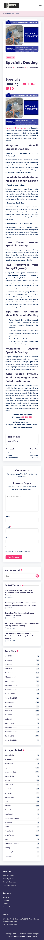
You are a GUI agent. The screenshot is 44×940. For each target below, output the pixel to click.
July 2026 (8, 656)
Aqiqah (7, 768)
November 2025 (11, 690)
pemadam (8, 822)
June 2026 (8, 660)
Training (6, 900)
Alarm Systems (8, 879)
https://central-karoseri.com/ (16, 128)
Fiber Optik (9, 785)
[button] (13, 441)
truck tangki (9, 852)
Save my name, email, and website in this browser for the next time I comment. (20, 550)
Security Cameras (9, 882)
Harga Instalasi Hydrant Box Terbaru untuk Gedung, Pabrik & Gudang (22, 624)
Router (7, 827)
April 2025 (8, 719)
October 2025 (10, 694)
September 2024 (11, 740)
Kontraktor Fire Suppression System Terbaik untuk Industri (19, 614)
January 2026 (10, 681)
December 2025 (11, 685)
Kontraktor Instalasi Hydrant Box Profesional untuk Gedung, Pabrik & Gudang (19, 635)
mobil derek (9, 814)
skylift (7, 839)
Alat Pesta (9, 759)
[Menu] (40, 5)
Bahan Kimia (9, 776)
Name (8, 516)
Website (9, 538)
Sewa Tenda (9, 835)
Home (5, 13)
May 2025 (8, 715)
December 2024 (11, 727)
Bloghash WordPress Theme (25, 936)
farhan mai (14, 436)
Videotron (8, 856)
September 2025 (11, 698)
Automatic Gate (11, 772)
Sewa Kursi (9, 831)
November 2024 (11, 732)
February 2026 (10, 677)
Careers (5, 904)
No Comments (33, 67)
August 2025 (9, 702)
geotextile (8, 793)
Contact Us (7, 907)
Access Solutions (9, 876)
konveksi (8, 806)
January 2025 (10, 723)
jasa (6, 801)
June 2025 (8, 711)
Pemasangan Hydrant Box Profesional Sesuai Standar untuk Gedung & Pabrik (20, 604)
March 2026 (9, 673)
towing (7, 848)
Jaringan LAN (9, 797)
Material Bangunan (12, 810)
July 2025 (8, 706)
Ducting (10, 57)
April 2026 (8, 669)
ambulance (9, 763)
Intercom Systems (9, 885)
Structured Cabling (12, 844)
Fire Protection (10, 789)
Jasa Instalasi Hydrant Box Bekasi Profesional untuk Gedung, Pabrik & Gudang (19, 592)
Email (8, 527)
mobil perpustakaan (12, 818)
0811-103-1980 (26, 417)
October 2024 (10, 736)
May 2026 (8, 664)
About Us (6, 897)
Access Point (9, 755)
